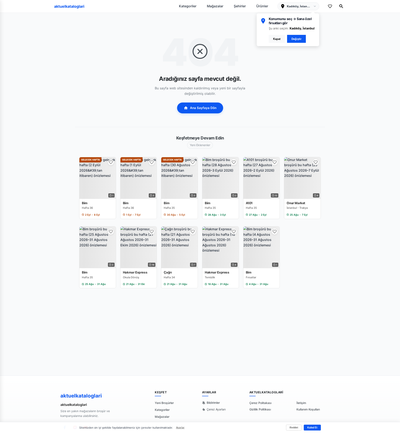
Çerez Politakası (260, 403)
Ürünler (262, 6)
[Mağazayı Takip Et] (111, 162)
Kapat (276, 39)
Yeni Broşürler (164, 403)
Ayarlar (180, 427)
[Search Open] (341, 6)
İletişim (301, 403)
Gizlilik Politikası (260, 409)
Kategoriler (187, 6)
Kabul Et (312, 427)
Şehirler (240, 6)
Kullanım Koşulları (308, 409)
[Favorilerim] (330, 6)
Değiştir (296, 39)
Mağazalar (215, 6)
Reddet (294, 427)
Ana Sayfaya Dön (203, 108)
